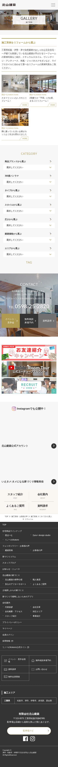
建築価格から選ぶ (13, 234)
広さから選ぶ (11, 219)
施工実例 (34, 516)
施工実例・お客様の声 (19, 516)
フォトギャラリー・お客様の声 (15, 546)
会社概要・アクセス (13, 611)
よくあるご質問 (39, 584)
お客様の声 (37, 550)
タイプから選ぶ (12, 190)
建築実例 (9, 550)
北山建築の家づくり (11, 575)
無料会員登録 (14, 677)
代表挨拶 (9, 607)
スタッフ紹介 (11, 616)
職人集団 (36, 579)
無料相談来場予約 (29, 321)
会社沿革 (36, 607)
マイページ (7, 628)
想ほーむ (9, 535)
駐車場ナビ (28, 730)
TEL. (29, 306)
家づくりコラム (9, 557)
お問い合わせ (41, 669)
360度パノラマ (12, 176)
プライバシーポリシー (12, 622)
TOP (6, 516)
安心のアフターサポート (15, 584)
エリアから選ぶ (12, 248)
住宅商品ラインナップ (12, 531)
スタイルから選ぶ (13, 205)
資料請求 (47, 320)
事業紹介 (36, 616)
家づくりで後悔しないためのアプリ (17, 596)
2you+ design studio (41, 535)
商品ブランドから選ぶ (15, 161)
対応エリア (37, 611)
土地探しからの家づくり (13, 590)
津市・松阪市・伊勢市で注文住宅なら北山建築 (19, 752)
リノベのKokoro (12, 540)
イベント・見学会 (10, 321)
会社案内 (6, 603)
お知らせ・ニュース (11, 569)
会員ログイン (8, 635)
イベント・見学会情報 (17, 660)
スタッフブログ (9, 563)
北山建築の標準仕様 (13, 579)
